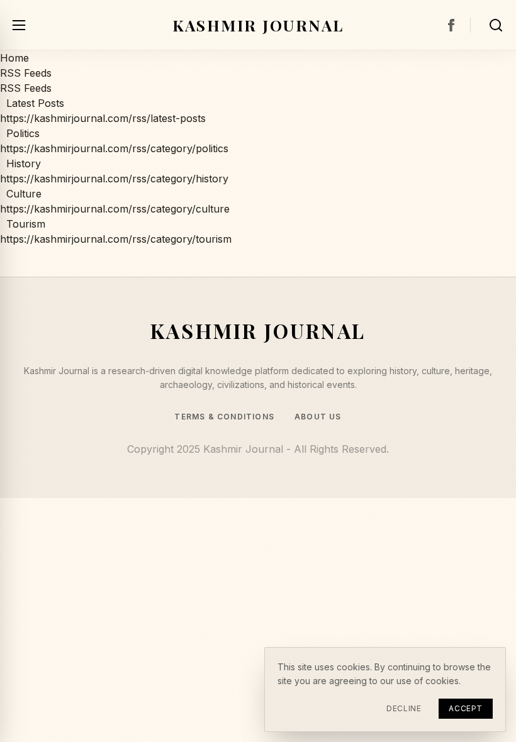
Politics (20, 133)
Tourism (22, 224)
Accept (466, 708)
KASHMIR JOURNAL (258, 24)
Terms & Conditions (224, 417)
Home (14, 58)
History (20, 163)
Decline (403, 708)
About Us (318, 417)
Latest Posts (32, 103)
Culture (21, 193)
